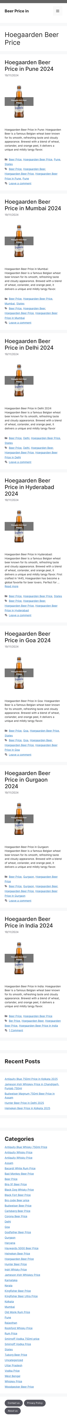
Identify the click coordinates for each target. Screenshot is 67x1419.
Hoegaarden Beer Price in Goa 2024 (28, 636)
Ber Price (14, 1020)
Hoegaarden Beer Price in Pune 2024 (29, 65)
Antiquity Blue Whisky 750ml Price (26, 1147)
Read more (11, 586)
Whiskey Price (13, 1381)
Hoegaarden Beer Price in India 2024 (29, 922)
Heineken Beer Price (17, 1253)
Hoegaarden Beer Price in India (38, 1025)
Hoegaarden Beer (34, 169)
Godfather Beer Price (18, 1232)
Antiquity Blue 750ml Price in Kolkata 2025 (31, 1079)
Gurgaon (28, 876)
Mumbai (10, 303)
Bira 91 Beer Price (16, 1184)
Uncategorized (14, 1360)
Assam (9, 1163)
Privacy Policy (35, 1402)
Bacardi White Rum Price (20, 1168)
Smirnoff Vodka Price (18, 1344)
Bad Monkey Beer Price (19, 1173)
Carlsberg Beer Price (17, 1211)
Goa (25, 730)
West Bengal (12, 1376)
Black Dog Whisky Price (19, 1189)
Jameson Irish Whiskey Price (22, 1274)
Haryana (10, 1243)
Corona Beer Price (16, 1216)
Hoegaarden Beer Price (37, 159)
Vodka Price (12, 1370)
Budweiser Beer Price (18, 1205)
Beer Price (15, 159)
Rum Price (11, 1333)
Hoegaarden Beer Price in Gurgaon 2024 (27, 779)
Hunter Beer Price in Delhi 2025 (24, 1102)
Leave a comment (20, 183)
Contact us (14, 1402)
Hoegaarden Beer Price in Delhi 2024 (29, 344)
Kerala (8, 1285)
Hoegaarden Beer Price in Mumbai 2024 (33, 204)
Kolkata (9, 1301)
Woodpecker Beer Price (19, 1386)
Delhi (26, 438)
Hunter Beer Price (16, 1264)
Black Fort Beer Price (18, 1195)
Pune (57, 159)
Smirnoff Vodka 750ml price (22, 1338)
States (9, 164)
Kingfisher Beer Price (18, 1290)
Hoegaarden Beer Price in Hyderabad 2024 (29, 487)
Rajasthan (11, 1322)
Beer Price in (17, 11)
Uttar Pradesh (13, 1365)
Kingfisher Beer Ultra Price (21, 1296)
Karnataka (11, 1280)
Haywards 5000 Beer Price (21, 1248)
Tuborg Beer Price (16, 1354)
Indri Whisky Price (16, 1269)
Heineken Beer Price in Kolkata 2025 (27, 1108)
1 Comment (16, 1030)
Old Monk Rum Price (17, 1312)
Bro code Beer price (17, 1200)
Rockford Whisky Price (19, 1328)
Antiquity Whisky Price (18, 1152)
